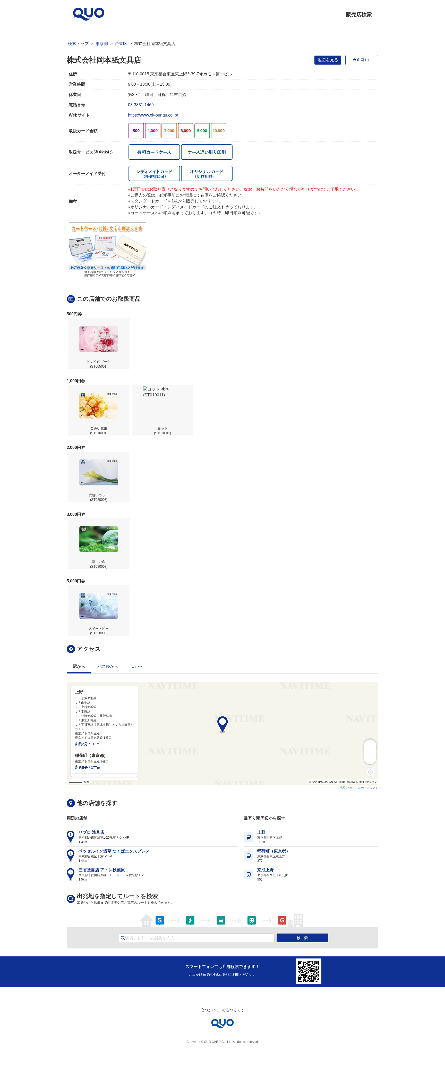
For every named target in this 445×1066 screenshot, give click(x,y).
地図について (348, 787)
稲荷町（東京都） (273, 851)
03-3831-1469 (141, 105)
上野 (261, 832)
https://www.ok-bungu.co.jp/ (153, 115)
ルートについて (368, 787)
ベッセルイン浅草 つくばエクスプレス (114, 851)
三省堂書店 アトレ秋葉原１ (104, 870)
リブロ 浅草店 (91, 832)
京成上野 (265, 870)
